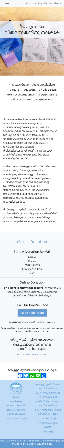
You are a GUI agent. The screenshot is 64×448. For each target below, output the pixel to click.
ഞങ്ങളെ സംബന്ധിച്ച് (16, 403)
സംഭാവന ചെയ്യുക (16, 418)
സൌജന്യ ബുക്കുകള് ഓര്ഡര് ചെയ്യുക (48, 412)
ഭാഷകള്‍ (48, 431)
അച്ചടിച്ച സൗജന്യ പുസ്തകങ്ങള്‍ (48, 403)
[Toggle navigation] (7, 3)
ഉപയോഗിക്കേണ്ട (39, 443)
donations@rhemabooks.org (32, 354)
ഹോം (16, 397)
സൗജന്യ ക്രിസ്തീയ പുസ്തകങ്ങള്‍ (48, 386)
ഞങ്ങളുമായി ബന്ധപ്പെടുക (16, 412)
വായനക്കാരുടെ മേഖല (48, 425)
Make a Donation (32, 312)
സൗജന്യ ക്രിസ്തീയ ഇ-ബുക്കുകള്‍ (48, 395)
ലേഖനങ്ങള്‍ (48, 418)
